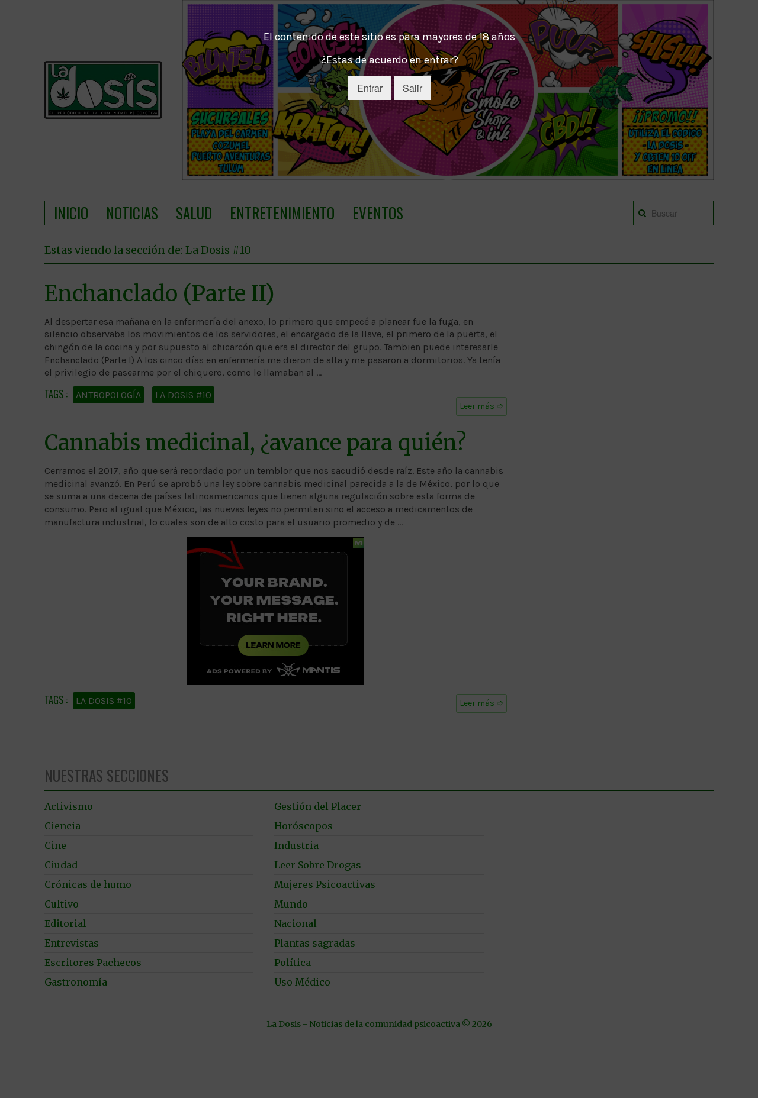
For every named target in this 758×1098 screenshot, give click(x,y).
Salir (412, 88)
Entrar (370, 88)
